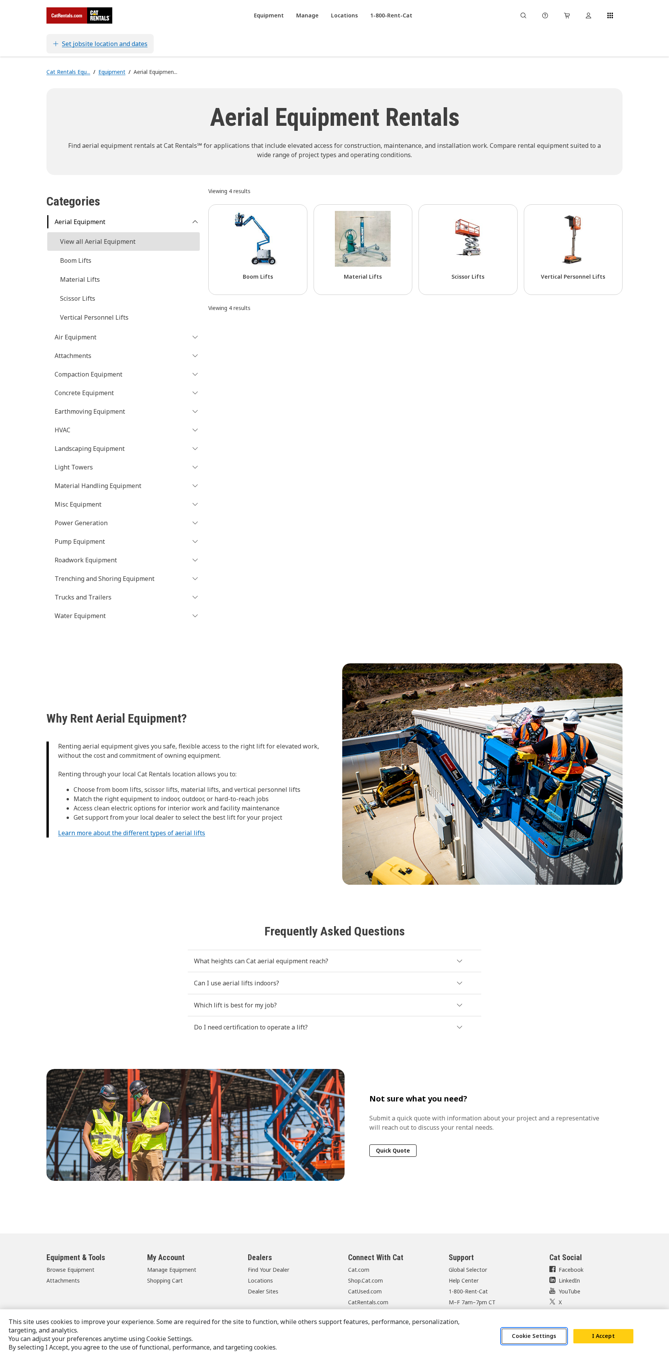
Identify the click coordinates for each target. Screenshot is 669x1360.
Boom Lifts (75, 260)
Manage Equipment (171, 1269)
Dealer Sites (263, 1291)
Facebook (571, 1269)
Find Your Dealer (268, 1269)
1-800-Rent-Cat (468, 1291)
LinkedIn (569, 1280)
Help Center (464, 1280)
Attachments (63, 1280)
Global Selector (468, 1269)
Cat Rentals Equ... (68, 71)
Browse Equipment (70, 1269)
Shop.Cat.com (365, 1280)
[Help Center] (545, 15)
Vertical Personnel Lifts (94, 317)
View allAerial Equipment (98, 241)
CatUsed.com (365, 1291)
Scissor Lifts (77, 298)
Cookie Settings (534, 1336)
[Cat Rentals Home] (79, 15)
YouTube (569, 1291)
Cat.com (358, 1269)
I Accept (603, 1336)
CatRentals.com (368, 1302)
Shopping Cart (165, 1280)
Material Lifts (80, 279)
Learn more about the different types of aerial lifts (131, 833)
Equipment (111, 71)
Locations (260, 1280)
